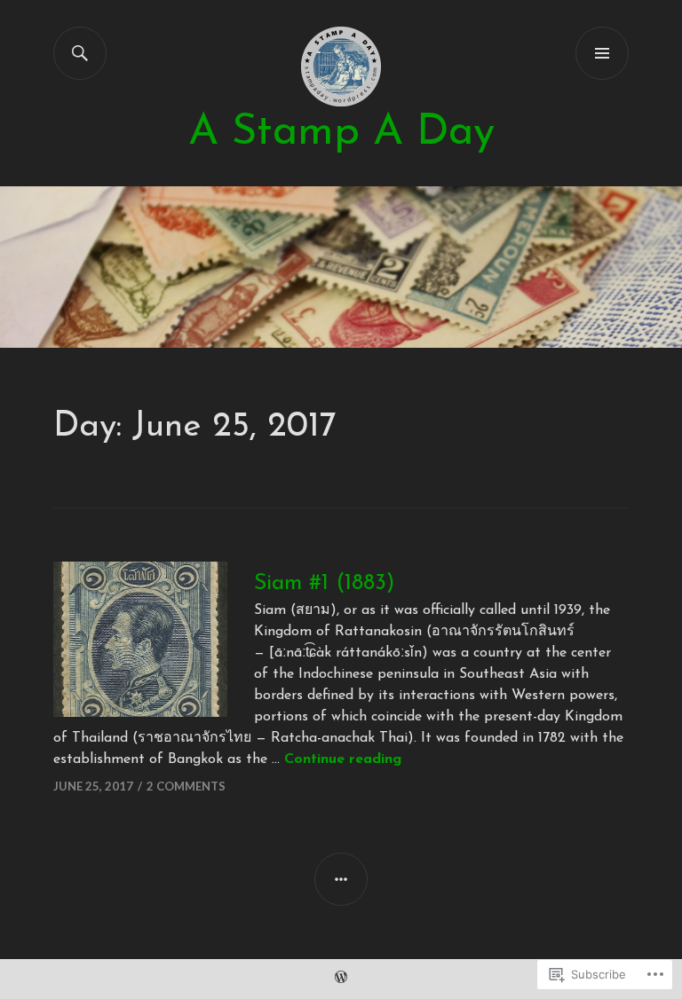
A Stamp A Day (341, 132)
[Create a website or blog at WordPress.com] (341, 979)
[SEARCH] (80, 53)
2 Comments (186, 786)
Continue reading (342, 759)
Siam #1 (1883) (324, 583)
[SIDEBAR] (341, 879)
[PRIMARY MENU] (602, 53)
